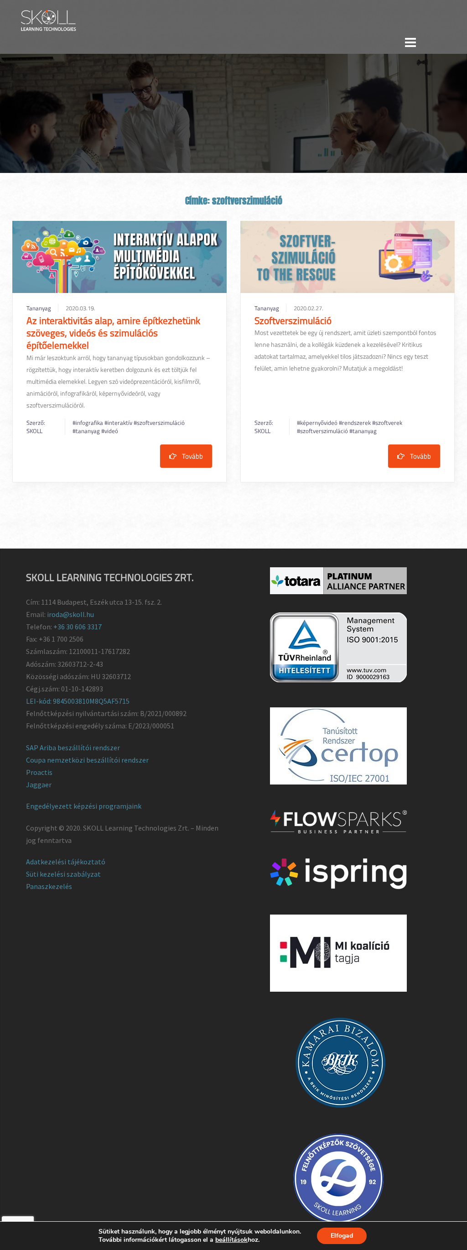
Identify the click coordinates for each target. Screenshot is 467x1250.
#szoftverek (387, 422)
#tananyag (87, 430)
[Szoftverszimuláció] (347, 257)
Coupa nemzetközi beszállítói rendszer (87, 759)
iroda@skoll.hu (70, 614)
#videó (109, 430)
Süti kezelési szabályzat (63, 874)
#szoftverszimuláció (159, 422)
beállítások (231, 1240)
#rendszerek (355, 422)
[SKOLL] (48, 19)
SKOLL (34, 430)
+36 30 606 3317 (77, 626)
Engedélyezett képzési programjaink (83, 806)
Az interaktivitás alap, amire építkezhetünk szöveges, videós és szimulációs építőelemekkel (113, 333)
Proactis (39, 772)
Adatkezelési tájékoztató (65, 861)
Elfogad (342, 1235)
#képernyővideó (318, 422)
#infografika (88, 422)
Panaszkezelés (49, 886)
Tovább (192, 456)
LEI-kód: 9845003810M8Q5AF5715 (78, 701)
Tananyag (38, 308)
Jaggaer (39, 784)
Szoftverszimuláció (293, 320)
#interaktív (119, 422)
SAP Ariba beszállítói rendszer (73, 747)
